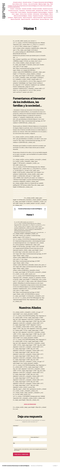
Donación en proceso (48, 8)
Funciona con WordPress (36, 465)
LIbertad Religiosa (44, 14)
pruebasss (10, 17)
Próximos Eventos (48, 15)
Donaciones (22, 10)
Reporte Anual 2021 (25, 19)
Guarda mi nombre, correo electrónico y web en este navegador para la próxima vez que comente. (30, 450)
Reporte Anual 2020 (15, 19)
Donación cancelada (26, 8)
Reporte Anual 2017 (27, 17)
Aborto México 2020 (17, 4)
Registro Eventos (18, 17)
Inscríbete (29, 14)
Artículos (25, 4)
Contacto (12, 8)
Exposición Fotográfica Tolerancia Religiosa (37, 12)
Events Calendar (22, 12)
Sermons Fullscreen (44, 19)
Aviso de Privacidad (33, 4)
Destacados (18, 8)
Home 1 (17, 14)
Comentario (16, 425)
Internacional (36, 14)
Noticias (30, 15)
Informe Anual (23, 14)
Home (13, 14)
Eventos (46, 10)
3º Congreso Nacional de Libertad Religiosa (42, 2)
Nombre (15, 437)
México (51, 14)
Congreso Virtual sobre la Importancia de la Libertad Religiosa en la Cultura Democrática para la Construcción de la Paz (30, 6)
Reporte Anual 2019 (48, 17)
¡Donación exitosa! (17, 2)
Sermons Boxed (35, 19)
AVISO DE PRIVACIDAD (30, 404)
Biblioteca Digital (42, 4)
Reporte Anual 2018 (38, 17)
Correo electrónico (35, 437)
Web (14, 443)
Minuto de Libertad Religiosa (20, 15)
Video (51, 19)
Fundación (50, 12)
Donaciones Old (39, 10)
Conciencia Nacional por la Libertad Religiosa (3, 11)
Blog (48, 4)
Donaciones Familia (30, 10)
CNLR (51, 4)
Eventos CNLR (14, 12)
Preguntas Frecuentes (38, 15)
